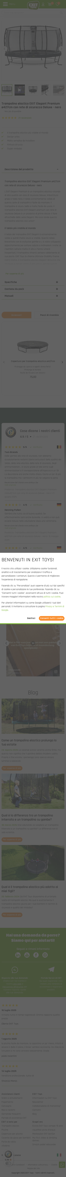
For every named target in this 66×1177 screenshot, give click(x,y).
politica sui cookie (51, 596)
